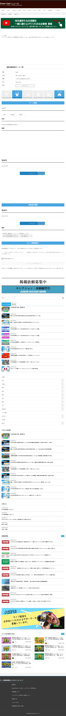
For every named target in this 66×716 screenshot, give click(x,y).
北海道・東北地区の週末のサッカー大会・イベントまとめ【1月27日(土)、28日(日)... (21, 663)
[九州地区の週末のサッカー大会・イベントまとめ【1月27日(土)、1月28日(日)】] (6, 656)
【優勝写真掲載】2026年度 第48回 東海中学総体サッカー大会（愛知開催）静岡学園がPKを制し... (31, 455)
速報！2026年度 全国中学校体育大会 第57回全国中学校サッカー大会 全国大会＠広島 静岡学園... (31, 449)
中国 (34, 10)
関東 (19, 10)
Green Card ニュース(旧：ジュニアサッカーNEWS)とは (24, 688)
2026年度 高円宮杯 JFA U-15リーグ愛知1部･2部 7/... (21, 348)
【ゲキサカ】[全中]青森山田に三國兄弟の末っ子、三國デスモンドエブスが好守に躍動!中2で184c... (31, 541)
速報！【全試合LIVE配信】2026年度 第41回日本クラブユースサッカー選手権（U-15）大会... (30, 482)
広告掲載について (16, 691)
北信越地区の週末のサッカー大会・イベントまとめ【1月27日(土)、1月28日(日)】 (21, 646)
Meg (48, 658)
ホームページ (25, 85)
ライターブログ (15, 702)
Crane (49, 649)
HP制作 (9, 14)
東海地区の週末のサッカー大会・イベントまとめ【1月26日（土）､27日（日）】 (21, 638)
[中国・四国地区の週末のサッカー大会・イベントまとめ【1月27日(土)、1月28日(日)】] (39, 640)
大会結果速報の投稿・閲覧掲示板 (17, 307)
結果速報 (50, 10)
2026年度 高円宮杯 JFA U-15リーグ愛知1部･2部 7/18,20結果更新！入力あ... (26, 488)
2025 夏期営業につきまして (8, 514)
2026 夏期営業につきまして (8, 509)
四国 (39, 10)
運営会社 (14, 684)
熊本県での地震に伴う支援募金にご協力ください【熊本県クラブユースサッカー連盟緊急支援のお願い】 (33, 561)
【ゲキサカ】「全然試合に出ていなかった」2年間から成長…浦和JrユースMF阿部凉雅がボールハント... (32, 568)
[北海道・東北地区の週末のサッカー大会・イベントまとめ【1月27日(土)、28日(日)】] (6, 664)
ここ (15, 658)
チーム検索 (57, 10)
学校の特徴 (59, 92)
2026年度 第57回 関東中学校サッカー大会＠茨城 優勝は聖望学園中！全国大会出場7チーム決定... (31, 442)
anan (15, 641)
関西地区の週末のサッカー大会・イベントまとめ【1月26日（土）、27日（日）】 (54, 646)
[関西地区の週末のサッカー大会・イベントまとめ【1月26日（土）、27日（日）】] (39, 648)
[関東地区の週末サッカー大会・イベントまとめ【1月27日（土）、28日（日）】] (39, 656)
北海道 (3, 10)
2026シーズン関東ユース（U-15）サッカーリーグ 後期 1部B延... (24, 368)
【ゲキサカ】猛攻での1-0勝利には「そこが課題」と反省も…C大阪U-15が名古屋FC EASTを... (30, 601)
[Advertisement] (33, 51)
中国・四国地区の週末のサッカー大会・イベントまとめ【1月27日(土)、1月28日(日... (54, 639)
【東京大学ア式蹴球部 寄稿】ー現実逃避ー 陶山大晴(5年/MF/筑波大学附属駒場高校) (28, 581)
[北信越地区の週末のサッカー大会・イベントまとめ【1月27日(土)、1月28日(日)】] (6, 648)
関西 (29, 10)
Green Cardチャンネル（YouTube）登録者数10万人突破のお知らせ (16, 519)
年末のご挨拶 (4, 529)
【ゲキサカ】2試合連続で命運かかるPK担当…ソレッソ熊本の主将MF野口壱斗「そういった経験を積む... (33, 574)
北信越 (13, 10)
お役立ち (3, 14)
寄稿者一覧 (14, 698)
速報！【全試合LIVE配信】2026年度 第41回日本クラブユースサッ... (25, 322)
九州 (44, 10)
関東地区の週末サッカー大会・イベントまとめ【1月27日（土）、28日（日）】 (54, 654)
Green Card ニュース (9, 3)
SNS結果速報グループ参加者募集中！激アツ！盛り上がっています (24, 362)
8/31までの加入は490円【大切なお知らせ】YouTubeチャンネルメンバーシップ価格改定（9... (30, 555)
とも (48, 643)
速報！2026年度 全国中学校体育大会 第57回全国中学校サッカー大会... (25, 315)
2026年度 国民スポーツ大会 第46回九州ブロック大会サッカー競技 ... (25, 329)
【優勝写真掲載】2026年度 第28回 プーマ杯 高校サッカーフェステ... (25, 355)
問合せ (16, 14)
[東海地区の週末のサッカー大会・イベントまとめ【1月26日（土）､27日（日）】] (6, 640)
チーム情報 (17, 92)
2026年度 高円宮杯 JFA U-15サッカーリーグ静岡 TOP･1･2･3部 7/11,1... (26, 495)
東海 (24, 10)
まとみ (16, 667)
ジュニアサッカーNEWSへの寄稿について (21, 695)
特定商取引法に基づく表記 (17, 706)
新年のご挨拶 (4, 524)
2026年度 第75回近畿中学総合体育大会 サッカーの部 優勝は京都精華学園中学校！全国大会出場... (32, 462)
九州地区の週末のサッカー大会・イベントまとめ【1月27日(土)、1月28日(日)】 (21, 654)
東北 (8, 10)
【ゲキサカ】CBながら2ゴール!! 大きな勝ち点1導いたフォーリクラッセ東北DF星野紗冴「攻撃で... (31, 594)
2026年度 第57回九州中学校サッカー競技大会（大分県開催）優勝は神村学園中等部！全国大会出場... (32, 475)
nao (15, 649)
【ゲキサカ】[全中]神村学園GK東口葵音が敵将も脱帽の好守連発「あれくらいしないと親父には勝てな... (33, 548)
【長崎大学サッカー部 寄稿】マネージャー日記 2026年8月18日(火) (25, 588)
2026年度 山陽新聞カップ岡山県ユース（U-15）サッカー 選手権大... (25, 342)
